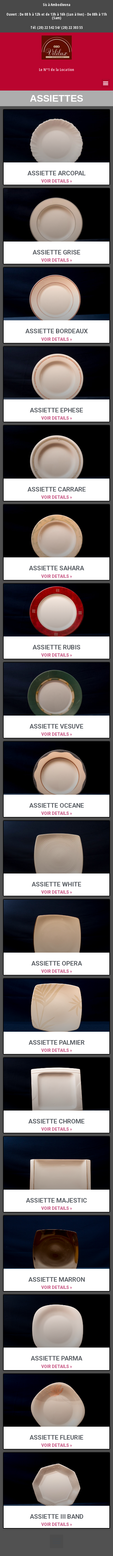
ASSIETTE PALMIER (57, 1042)
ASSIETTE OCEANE (56, 805)
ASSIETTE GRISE (56, 252)
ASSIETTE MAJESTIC (56, 1200)
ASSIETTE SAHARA (56, 568)
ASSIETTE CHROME (56, 1121)
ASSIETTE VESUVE (56, 726)
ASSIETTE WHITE (56, 884)
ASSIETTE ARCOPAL (56, 173)
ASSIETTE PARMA (56, 1358)
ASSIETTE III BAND (56, 1516)
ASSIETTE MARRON (56, 1279)
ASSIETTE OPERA (56, 963)
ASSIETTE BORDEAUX (56, 331)
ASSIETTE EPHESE (56, 410)
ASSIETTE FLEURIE (56, 1437)
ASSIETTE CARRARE (56, 489)
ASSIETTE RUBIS (56, 647)
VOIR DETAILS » (56, 181)
